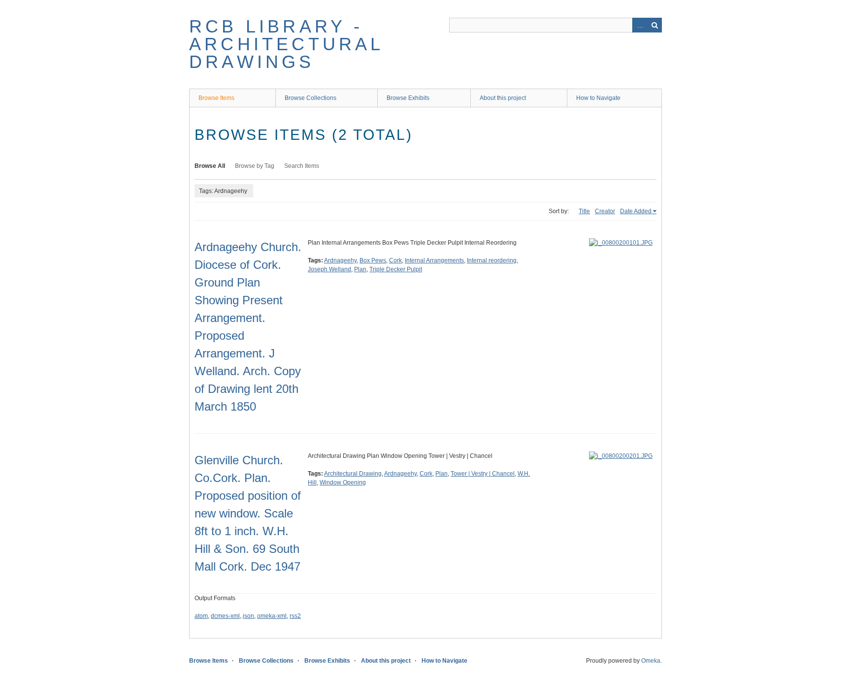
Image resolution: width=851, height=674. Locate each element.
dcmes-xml (225, 615)
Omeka (650, 660)
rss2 (295, 615)
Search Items (301, 165)
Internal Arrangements (434, 260)
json (248, 615)
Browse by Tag (254, 165)
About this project (503, 98)
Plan (360, 269)
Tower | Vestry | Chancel (483, 473)
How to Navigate (598, 98)
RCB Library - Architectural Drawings (286, 44)
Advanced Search (639, 25)
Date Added (636, 211)
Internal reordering (492, 260)
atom (201, 615)
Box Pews (373, 260)
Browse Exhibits (408, 98)
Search (654, 25)
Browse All (210, 165)
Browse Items (216, 98)
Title (584, 211)
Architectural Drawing (353, 473)
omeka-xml (272, 615)
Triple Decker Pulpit (395, 269)
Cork (395, 260)
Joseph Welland (329, 269)
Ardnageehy (340, 260)
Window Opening (343, 482)
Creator (605, 211)
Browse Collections (310, 98)
